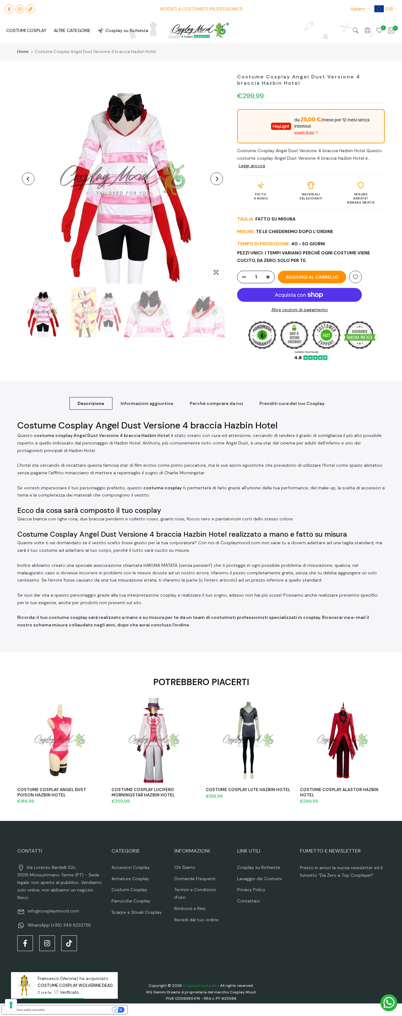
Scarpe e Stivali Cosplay (136, 912)
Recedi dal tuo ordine (196, 920)
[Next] (216, 179)
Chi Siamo (184, 867)
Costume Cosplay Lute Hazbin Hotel (248, 789)
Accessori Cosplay (130, 867)
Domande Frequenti (194, 878)
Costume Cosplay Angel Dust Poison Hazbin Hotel (51, 792)
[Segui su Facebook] (9, 9)
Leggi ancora (252, 165)
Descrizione (91, 403)
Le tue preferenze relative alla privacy (80, 1010)
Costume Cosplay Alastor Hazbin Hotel (339, 792)
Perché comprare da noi (216, 403)
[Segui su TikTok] (30, 9)
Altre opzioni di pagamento (299, 309)
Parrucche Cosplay (130, 901)
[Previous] (28, 179)
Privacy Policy (251, 889)
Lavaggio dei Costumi (259, 878)
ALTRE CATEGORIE (72, 30)
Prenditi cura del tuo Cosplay (291, 403)
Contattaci (248, 901)
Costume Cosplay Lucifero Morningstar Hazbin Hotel (143, 792)
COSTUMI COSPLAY (26, 30)
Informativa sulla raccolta (25, 1010)
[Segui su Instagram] (19, 9)
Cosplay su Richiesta (127, 30)
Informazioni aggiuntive (147, 403)
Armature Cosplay (130, 878)
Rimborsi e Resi (189, 908)
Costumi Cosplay (129, 889)
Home (23, 51)
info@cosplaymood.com (53, 911)
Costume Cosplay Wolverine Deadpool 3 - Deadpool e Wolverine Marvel (78, 985)
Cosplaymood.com (199, 985)
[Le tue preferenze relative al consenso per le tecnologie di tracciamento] (11, 1005)
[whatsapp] (388, 1002)
